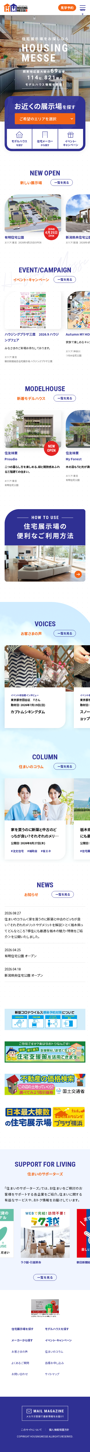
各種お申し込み (54, 1363)
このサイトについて (31, 1429)
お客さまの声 (20, 1351)
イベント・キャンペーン (58, 1340)
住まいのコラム (54, 1351)
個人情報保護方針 (59, 1429)
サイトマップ (52, 1374)
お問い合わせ (20, 1374)
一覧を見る (61, 182)
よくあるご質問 (20, 1363)
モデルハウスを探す (57, 1329)
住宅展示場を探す (22, 1329)
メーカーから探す (22, 1340)
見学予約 (67, 7)
